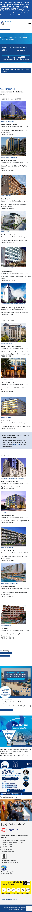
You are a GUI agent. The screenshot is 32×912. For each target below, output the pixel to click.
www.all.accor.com (6, 343)
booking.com (16, 444)
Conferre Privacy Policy (9, 899)
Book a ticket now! (7, 710)
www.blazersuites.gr (7, 547)
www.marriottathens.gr (7, 121)
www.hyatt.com (5, 231)
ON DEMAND (5, 656)
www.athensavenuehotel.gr (9, 157)
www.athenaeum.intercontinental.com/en (13, 304)
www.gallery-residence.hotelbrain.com (12, 478)
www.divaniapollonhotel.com (9, 583)
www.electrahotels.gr (7, 379)
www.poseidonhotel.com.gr (9, 268)
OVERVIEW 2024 (6, 653)
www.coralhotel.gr (6, 195)
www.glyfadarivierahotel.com (9, 512)
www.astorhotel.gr (6, 417)
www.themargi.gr (6, 625)
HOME (5, 37)
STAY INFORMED (5, 29)
